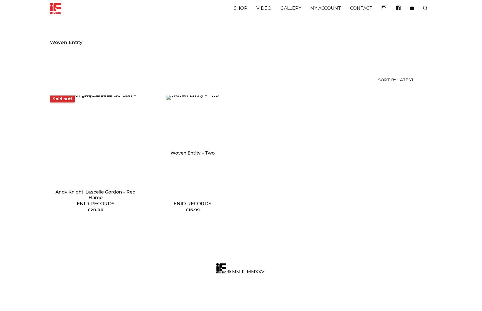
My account (325, 8)
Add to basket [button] (192, 224)
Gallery (290, 8)
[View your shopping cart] (412, 8)
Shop (240, 8)
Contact (361, 8)
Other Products (161, 60)
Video (263, 8)
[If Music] (55, 8)
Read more (95, 224)
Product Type (111, 60)
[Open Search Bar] (425, 8)
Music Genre (59, 60)
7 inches (206, 57)
